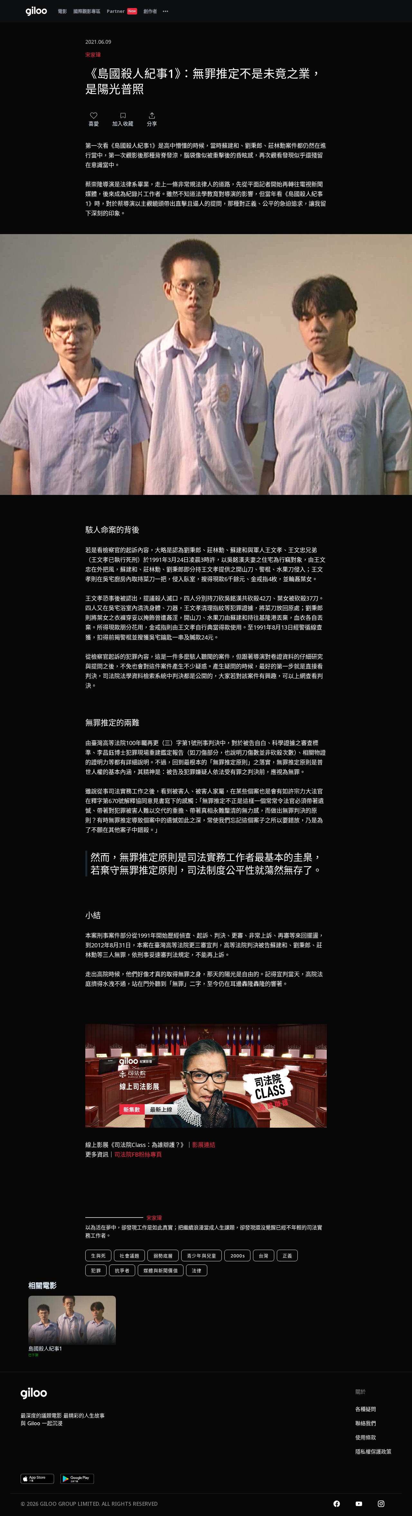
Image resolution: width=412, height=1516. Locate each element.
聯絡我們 (365, 1423)
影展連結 (203, 1145)
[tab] (165, 11)
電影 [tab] (62, 11)
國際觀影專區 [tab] (86, 11)
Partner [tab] (121, 11)
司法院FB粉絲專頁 (138, 1154)
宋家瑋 (93, 54)
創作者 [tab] (150, 11)
